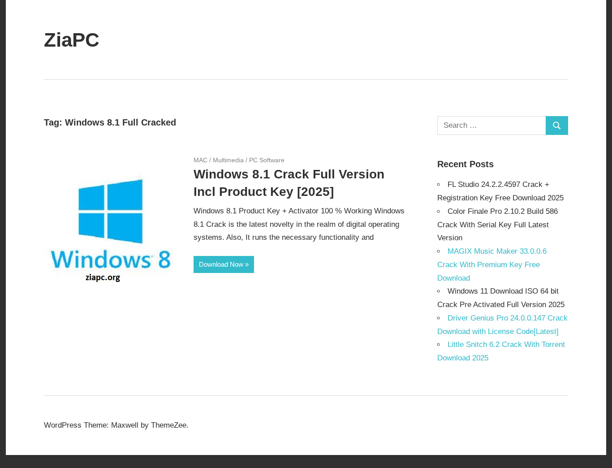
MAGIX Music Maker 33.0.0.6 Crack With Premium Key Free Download (492, 264)
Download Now (221, 264)
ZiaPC (71, 40)
